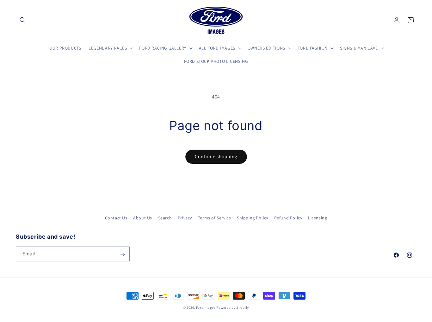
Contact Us (116, 218)
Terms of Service (214, 218)
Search (165, 218)
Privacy (185, 218)
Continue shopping (216, 156)
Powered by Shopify (232, 307)
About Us (142, 218)
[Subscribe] (122, 254)
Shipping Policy (252, 218)
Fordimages (206, 307)
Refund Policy (288, 218)
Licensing (317, 218)
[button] (23, 20)
